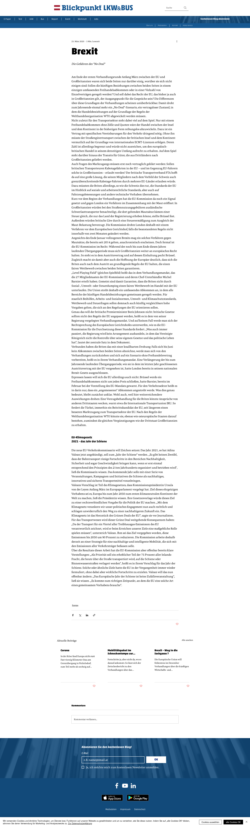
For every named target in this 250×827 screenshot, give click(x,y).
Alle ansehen (187, 640)
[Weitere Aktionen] (177, 41)
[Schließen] (246, 822)
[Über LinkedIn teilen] (87, 615)
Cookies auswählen (210, 822)
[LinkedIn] (133, 785)
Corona (65, 650)
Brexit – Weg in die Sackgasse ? (166, 652)
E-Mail (85, 753)
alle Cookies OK (233, 822)
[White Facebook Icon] (116, 785)
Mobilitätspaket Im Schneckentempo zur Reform (120, 652)
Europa (75, 605)
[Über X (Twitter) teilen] (80, 615)
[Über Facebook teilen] (72, 615)
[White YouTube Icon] (125, 785)
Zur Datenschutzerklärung (80, 823)
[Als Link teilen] (94, 615)
